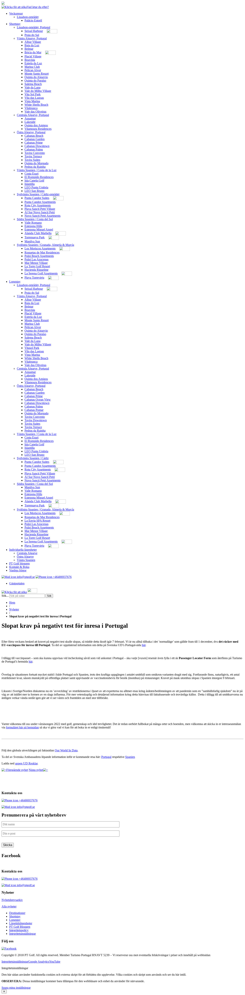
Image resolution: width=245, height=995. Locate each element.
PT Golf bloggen (19, 563)
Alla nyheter (9, 906)
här (143, 645)
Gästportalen (16, 583)
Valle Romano (33, 222)
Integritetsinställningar (22, 933)
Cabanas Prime (33, 142)
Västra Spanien (26, 560)
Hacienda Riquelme (36, 269)
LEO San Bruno (34, 190)
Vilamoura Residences (37, 128)
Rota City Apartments (37, 205)
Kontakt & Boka (19, 567)
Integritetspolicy (19, 930)
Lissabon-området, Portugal (33, 27)
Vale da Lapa (32, 87)
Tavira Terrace (33, 156)
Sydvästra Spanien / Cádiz (33, 458)
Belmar (28, 48)
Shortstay (14, 23)
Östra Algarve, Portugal (31, 132)
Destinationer (17, 913)
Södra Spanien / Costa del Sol (35, 219)
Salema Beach (33, 84)
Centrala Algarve (27, 553)
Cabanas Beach (33, 135)
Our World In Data (66, 750)
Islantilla (29, 184)
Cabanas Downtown (36, 146)
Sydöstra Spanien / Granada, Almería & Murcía (45, 244)
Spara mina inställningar (16, 987)
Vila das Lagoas (34, 97)
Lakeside (29, 122)
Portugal (106, 757)
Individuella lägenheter (23, 549)
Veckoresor (16, 13)
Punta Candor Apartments (40, 202)
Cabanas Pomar (33, 410)
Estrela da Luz (33, 63)
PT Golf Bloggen (19, 926)
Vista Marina (32, 101)
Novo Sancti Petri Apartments (42, 215)
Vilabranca (31, 108)
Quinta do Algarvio (36, 77)
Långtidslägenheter (20, 923)
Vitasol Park (31, 347)
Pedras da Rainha (35, 166)
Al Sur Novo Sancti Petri (39, 212)
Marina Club (32, 66)
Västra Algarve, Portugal (32, 38)
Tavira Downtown (35, 420)
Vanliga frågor (17, 570)
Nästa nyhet (36, 770)
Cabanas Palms (33, 149)
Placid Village (32, 56)
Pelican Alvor (32, 70)
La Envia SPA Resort (37, 520)
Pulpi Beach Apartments (39, 256)
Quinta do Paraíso (35, 80)
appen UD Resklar (26, 763)
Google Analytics (38, 961)
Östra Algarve (25, 556)
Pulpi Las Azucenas (36, 259)
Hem (12, 602)
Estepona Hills (33, 226)
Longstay (14, 281)
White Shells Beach (36, 104)
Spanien (130, 757)
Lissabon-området (27, 17)
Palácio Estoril (33, 20)
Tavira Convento (34, 153)
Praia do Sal (31, 35)
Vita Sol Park (32, 94)
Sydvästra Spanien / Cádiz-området (38, 194)
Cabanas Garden (34, 139)
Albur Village (32, 41)
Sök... (5, 595)
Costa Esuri (31, 173)
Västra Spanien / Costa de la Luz (36, 170)
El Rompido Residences (39, 177)
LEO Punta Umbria (36, 187)
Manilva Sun (32, 241)
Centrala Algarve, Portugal (33, 115)
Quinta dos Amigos (36, 125)
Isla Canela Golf (34, 180)
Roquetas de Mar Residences (42, 252)
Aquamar (30, 118)
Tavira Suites (32, 159)
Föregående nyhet (17, 770)
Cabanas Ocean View (37, 399)
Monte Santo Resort (36, 73)
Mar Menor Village (36, 262)
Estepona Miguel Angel (38, 229)
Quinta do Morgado (36, 163)
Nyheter (14, 609)
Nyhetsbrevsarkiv (12, 900)
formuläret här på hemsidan (22, 727)
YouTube (54, 961)
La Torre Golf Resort (37, 266)
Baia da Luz (31, 45)
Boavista (29, 59)
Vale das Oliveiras (35, 111)
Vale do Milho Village (37, 90)
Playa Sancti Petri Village (39, 208)
